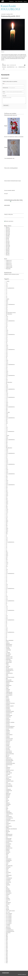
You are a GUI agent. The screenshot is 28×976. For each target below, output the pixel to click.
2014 (7, 944)
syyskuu (7, 883)
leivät (7, 798)
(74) (7, 249)
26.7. (7, 505)
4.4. (6, 577)
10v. (6, 315)
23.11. (7, 471)
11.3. (7, 322)
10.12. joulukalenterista (10, 304)
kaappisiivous (8, 757)
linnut (7, 801)
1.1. (6, 282)
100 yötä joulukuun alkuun (11, 312)
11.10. (7, 316)
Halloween (8, 643)
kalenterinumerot (9, 764)
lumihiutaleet (8, 804)
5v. (6, 593)
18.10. (7, 402)
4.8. (6, 580)
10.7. (7, 308)
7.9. (6, 613)
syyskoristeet (8, 882)
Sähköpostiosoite (9, 87)
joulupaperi (8, 730)
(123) (8, 231)
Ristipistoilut (8, 268)
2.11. (7, 428)
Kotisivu (12, 91)
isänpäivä (7, 690)
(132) (8, 245)
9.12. (7, 630)
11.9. (7, 326)
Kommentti (4, 95)
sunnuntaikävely (9, 878)
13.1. (7, 344)
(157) (8, 230)
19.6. (7, 419)
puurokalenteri (8, 839)
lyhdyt (7, 808)
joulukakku (8, 708)
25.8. (7, 498)
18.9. (7, 410)
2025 (7, 959)
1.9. (6, 297)
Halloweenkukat (9, 645)
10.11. (7, 301)
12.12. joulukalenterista (10, 334)
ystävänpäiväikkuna (9, 929)
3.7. (6, 548)
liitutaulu (7, 800)
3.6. (6, 547)
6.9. (6, 603)
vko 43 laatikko (9, 916)
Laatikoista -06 (8, 260)
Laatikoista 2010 (9, 266)
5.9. (6, 592)
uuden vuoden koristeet (10, 910)
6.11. (7, 598)
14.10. (7, 360)
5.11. (7, 585)
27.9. (7, 517)
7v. (6, 614)
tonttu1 (7, 895)
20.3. (7, 441)
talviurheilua (8, 890)
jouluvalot (7, 748)
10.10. (7, 300)
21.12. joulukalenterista (10, 453)
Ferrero (7, 641)
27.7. (7, 514)
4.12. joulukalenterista (10, 573)
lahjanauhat (8, 794)
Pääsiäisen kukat (9, 658)
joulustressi (8, 741)
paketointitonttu (9, 826)
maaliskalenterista (9, 813)
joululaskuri (8, 719)
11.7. (7, 323)
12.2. (7, 335)
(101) (8, 233)
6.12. (7, 599)
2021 (7, 954)
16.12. (7, 387)
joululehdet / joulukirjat (10, 722)
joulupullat (8, 733)
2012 (7, 942)
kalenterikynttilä (9, 761)
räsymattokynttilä (9, 865)
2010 (7, 939)
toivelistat (8, 894)
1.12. (7, 286)
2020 (7, 953)
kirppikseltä (8, 771)
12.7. (7, 338)
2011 (7, 940)
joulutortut (8, 744)
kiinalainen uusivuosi (10, 770)
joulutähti (7, 745)
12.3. (7, 337)
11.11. (7, 318)
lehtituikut (8, 796)
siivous (7, 871)
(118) (8, 228)
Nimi (4, 83)
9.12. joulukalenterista (10, 632)
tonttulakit (8, 898)
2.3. (6, 432)
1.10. (7, 283)
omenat (7, 824)
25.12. (7, 495)
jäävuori (7, 756)
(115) (8, 234)
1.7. (6, 294)
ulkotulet (7, 909)
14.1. (7, 359)
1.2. (6, 289)
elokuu (7, 675)
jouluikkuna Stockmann (10, 703)
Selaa (16, 1)
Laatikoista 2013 (9, 267)
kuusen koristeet (9, 785)
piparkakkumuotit (9, 834)
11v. (6, 327)
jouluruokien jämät (9, 738)
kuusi (7, 787)
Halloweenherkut (9, 644)
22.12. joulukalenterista (10, 464)
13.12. (7, 348)
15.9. (7, 380)
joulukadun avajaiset (10, 705)
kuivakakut (8, 774)
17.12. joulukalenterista (10, 397)
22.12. (7, 462)
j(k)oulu (7, 696)
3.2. (6, 543)
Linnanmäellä (8, 649)
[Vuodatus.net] (5, 972)
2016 (7, 947)
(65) (7, 250)
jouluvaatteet (8, 746)
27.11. (7, 510)
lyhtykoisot (8, 811)
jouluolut (7, 729)
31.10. (7, 562)
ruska (7, 864)
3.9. (6, 550)
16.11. (7, 386)
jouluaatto (8, 699)
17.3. (7, 398)
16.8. (7, 390)
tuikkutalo (8, 903)
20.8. (7, 445)
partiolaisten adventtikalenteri (11, 828)
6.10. (7, 596)
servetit (7, 868)
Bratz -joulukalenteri (9, 640)
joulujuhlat (8, 704)
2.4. (6, 434)
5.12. (7, 587)
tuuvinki (7, 908)
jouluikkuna (8, 701)
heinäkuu (7, 684)
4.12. (7, 572)
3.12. (7, 540)
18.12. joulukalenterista (10, 406)
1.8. (6, 296)
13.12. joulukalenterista (10, 349)
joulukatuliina (8, 716)
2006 (7, 934)
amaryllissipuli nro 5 (9, 670)
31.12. (7, 563)
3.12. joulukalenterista (10, 542)
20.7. (7, 443)
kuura (7, 782)
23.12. (7, 472)
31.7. (7, 565)
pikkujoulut (8, 831)
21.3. (7, 456)
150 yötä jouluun (9, 382)
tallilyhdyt (7, 888)
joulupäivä (8, 737)
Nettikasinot (11, 1)
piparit (7, 832)
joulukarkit (8, 714)
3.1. (6, 536)
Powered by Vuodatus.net (22, 974)
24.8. (7, 490)
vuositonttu (8, 925)
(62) (7, 253)
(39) (7, 242)
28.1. (7, 518)
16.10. (7, 385)
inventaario (8, 689)
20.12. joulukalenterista (10, 439)
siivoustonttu (8, 872)
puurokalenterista (9, 841)
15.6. (7, 376)
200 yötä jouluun (9, 447)
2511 (7, 962)
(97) (7, 252)
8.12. (7, 618)
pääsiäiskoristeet (9, 847)
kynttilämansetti (9, 790)
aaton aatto (8, 666)
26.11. (7, 502)
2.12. (7, 430)
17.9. (7, 401)
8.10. (7, 615)
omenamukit (8, 823)
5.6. (6, 591)
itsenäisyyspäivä (9, 695)
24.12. (7, 483)
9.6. (6, 637)
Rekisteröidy (20, 1)
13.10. (7, 345)
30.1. (7, 551)
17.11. (7, 394)
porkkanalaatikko (9, 835)
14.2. (7, 365)
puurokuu (7, 842)
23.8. (7, 476)
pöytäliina (7, 850)
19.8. (7, 421)
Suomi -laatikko (9, 660)
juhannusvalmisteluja (10, 753)
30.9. (7, 559)
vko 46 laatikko (9, 920)
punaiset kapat (8, 838)
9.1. (6, 626)
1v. (6, 424)
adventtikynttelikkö (9, 669)
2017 (7, 949)
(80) (7, 248)
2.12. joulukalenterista (10, 431)
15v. (6, 383)
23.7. (7, 475)
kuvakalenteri (8, 789)
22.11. (7, 461)
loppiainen (8, 802)
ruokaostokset (8, 858)
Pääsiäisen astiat (9, 656)
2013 (7, 943)
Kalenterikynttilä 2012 (10, 16)
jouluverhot (8, 749)
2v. (6, 535)
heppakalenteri (8, 685)
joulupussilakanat (9, 734)
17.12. (7, 395)
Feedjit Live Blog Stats (8, 214)
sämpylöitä (8, 884)
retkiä (7, 854)
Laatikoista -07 (8, 261)
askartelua (8, 671)
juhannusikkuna (9, 751)
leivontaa (7, 797)
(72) (7, 227)
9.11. (7, 629)
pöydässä (8, 849)
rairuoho (7, 853)
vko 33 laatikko (9, 914)
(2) (7, 239)
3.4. (6, 546)
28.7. (7, 524)
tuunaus (7, 906)
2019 (7, 951)
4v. (6, 583)
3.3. (6, 544)
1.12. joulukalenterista (10, 288)
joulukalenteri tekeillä (10, 711)
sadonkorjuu (8, 867)
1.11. (7, 285)
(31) (7, 254)
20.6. (7, 442)
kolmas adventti (9, 772)
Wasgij (7, 663)
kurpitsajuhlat (8, 779)
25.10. (7, 492)
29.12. (7, 531)
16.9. (7, 391)
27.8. (7, 516)
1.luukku (7, 298)
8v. (6, 625)
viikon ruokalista (9, 913)
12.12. (7, 333)
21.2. (7, 454)
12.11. (7, 331)
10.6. (7, 307)
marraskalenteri (9, 816)
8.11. (7, 617)
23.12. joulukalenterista (10, 473)
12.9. (7, 341)
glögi (7, 678)
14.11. (7, 361)
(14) (7, 241)
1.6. (6, 293)
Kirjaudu (25, 1)
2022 (7, 955)
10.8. (7, 309)
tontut (7, 901)
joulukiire (7, 718)
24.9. (7, 491)
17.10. (7, 393)
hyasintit (7, 686)
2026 (7, 961)
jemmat (7, 697)
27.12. (7, 512)
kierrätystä (8, 768)
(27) (7, 237)
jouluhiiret (7, 700)
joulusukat (8, 742)
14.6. (7, 367)
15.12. (7, 374)
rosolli (7, 856)
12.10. (7, 330)
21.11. (7, 450)
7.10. (7, 606)
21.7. (7, 457)
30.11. (7, 554)
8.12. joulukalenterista (10, 619)
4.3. (6, 576)
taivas (7, 887)
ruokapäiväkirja (9, 860)
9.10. (7, 628)
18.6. (7, 408)
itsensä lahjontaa (9, 693)
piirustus (7, 830)
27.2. (7, 513)
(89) (7, 235)
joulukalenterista (9, 712)
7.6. (6, 611)
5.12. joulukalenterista (10, 588)
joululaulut (8, 720)
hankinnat (8, 682)
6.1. (6, 595)
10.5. (7, 305)
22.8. (7, 466)
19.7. (7, 420)
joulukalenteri (8, 710)
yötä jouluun (8, 932)
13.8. (7, 354)
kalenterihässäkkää (9, 760)
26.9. (7, 507)
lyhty (7, 809)
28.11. (7, 520)
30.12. (7, 555)
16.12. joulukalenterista (10, 389)
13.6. (7, 353)
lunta (7, 807)
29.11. (7, 529)
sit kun (7, 873)
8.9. (6, 624)
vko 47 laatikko (9, 921)
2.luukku (7, 435)
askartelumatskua (9, 673)
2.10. (7, 427)
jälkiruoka (7, 755)
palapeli (7, 827)
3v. (6, 568)
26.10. (7, 501)
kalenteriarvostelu (9, 759)
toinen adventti (8, 893)
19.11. (7, 415)
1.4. (6, 292)
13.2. (7, 350)
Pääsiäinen (8, 655)
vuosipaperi (8, 924)
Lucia (7, 651)
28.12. (7, 521)
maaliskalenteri (9, 812)
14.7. (7, 368)
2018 (7, 950)
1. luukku (7, 281)
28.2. (7, 522)
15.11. (7, 372)
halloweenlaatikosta (9, 681)
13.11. (7, 346)
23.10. (7, 469)
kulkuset (7, 778)
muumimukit (8, 819)
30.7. (7, 558)
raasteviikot (8, 852)
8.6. (6, 621)
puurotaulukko (8, 843)
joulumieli (7, 723)
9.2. (6, 633)
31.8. (7, 566)
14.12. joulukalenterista (10, 364)
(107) (8, 246)
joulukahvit (8, 707)
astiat (7, 674)
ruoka (7, 857)
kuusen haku (8, 783)
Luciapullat (8, 652)
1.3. (6, 290)
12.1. (7, 329)
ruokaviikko (8, 861)
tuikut (7, 905)
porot (7, 837)
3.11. (7, 539)
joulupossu (8, 731)
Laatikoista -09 (8, 264)
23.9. (7, 477)
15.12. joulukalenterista (10, 375)
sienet (7, 869)
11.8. (7, 324)
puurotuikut (8, 845)
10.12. (7, 303)
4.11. (7, 570)
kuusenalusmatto (9, 786)
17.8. (7, 400)
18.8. (7, 409)
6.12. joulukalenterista (10, 600)
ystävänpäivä (8, 928)
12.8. (7, 339)
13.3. (7, 352)
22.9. (7, 468)
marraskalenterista (9, 817)
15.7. (7, 378)
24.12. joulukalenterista (10, 484)
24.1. (7, 479)
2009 (7, 938)
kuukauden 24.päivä (9, 781)
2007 (7, 935)
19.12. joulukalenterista (10, 417)
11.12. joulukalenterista (10, 320)
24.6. (7, 487)
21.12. (7, 451)
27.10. (7, 509)
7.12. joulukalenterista (10, 610)
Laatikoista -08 (8, 263)
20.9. (7, 446)
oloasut (7, 822)
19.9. (7, 423)
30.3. (7, 557)
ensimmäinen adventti (10, 677)
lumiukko (7, 805)
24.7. (7, 488)
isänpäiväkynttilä (9, 692)
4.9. (6, 581)
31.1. (7, 561)
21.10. (7, 449)
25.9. (7, 499)
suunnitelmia (8, 879)
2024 (7, 958)
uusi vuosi (8, 912)
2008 (7, 936)
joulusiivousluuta (9, 740)
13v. (6, 357)
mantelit (7, 815)
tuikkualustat (8, 902)
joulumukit (8, 725)
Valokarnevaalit (9, 662)
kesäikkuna (8, 767)
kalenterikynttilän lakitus (10, 763)
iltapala (7, 688)
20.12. (7, 438)
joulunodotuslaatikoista (10, 726)
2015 (7, 946)
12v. (6, 342)
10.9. (7, 311)
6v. (6, 604)
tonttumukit (8, 899)
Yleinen (7, 664)
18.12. (7, 405)
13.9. (7, 356)
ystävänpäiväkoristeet (10, 931)
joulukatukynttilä (9, 715)
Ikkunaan (7, 647)
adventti (7, 667)
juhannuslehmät (9, 752)
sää (6, 886)
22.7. (7, 465)
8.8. (6, 622)
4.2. (6, 574)
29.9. (7, 533)
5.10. (7, 584)
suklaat (7, 876)
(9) (7, 238)
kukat (7, 775)
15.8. (7, 379)
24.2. (7, 486)
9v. (6, 639)
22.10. (7, 460)
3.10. (7, 537)
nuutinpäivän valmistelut (10, 820)
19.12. (7, 416)
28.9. (7, 525)
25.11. (7, 494)
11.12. (7, 319)
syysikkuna (8, 880)
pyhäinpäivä (8, 846)
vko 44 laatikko (9, 917)
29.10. (7, 528)
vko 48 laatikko (9, 923)
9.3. (6, 634)
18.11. (7, 404)
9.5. (6, 636)
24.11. (7, 481)
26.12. (7, 503)
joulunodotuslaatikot (9, 727)
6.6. (6, 602)
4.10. (7, 569)
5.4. (6, 589)
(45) (7, 243)
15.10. (7, 371)
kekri (7, 766)
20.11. (7, 436)
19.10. (7, 413)
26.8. (7, 506)
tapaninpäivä (8, 891)
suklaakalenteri (9, 875)
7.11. (7, 607)
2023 (7, 957)
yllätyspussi (8, 927)
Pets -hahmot (8, 654)
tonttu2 (7, 897)
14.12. (7, 363)
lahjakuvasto (8, 793)
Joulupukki (8, 648)
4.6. (6, 578)
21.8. (7, 458)
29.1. (7, 527)
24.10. (7, 480)
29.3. (7, 532)
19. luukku (8, 412)
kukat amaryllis (9, 776)
